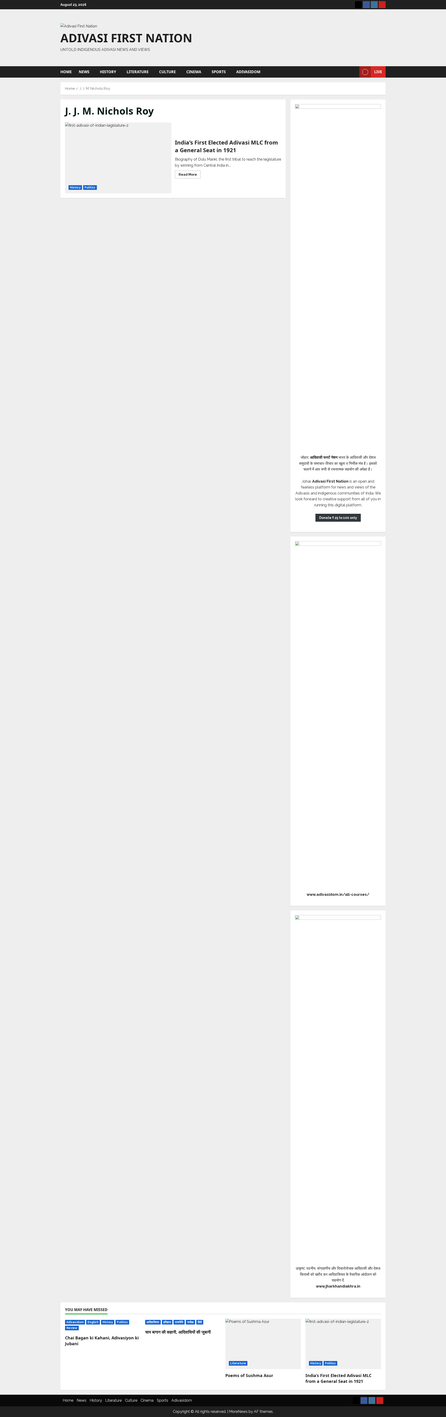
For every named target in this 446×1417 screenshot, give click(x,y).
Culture (167, 71)
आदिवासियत (153, 1322)
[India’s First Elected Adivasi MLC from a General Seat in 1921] (343, 1344)
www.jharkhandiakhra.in (338, 1286)
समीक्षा (190, 1322)
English (93, 1322)
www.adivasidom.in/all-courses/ (338, 894)
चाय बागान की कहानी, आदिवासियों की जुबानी (178, 1332)
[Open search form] (354, 72)
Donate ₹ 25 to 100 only (338, 518)
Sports (219, 71)
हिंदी (200, 1322)
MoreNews (238, 1411)
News (84, 71)
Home (66, 71)
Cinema (193, 71)
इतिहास (167, 1322)
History (108, 71)
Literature (138, 71)
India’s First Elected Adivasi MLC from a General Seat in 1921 (118, 157)
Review (71, 1328)
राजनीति (179, 1322)
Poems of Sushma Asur (249, 1375)
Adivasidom (248, 71)
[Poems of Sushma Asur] (263, 1344)
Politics (90, 187)
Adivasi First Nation (126, 38)
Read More (190, 175)
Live (378, 71)
